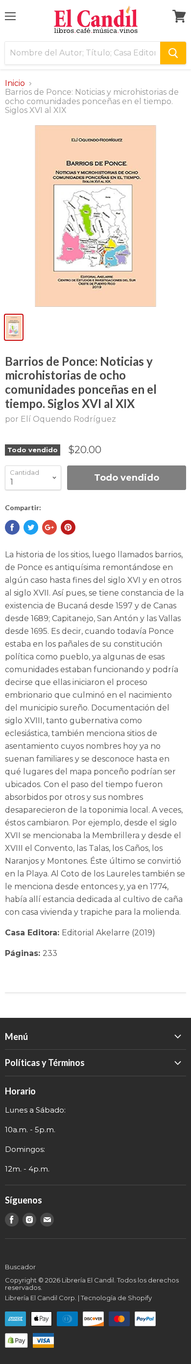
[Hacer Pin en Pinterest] (68, 527)
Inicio (15, 83)
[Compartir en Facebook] (12, 527)
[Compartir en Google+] (49, 527)
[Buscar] (173, 53)
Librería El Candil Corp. (40, 1298)
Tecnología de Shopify (116, 1298)
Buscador (20, 1267)
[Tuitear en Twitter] (31, 527)
